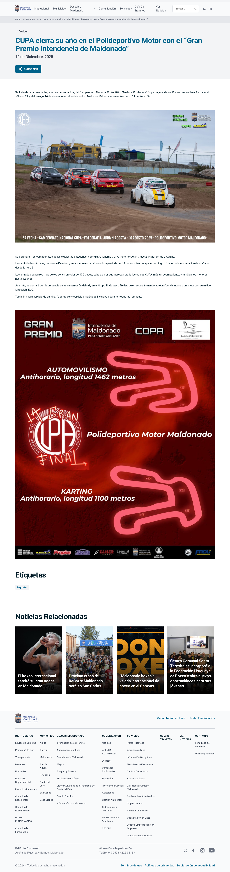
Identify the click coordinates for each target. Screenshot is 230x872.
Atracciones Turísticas (68, 750)
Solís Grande (46, 800)
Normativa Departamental (23, 780)
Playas (60, 764)
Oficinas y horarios (204, 753)
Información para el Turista (71, 743)
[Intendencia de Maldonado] (23, 9)
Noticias (30, 19)
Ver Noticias (161, 8)
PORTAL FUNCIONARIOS (23, 819)
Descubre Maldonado (76, 8)
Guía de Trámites (140, 8)
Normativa (20, 771)
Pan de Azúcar (43, 766)
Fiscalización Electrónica (140, 764)
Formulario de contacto (202, 745)
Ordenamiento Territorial (109, 809)
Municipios (59, 8)
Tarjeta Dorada (134, 803)
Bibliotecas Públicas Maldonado (138, 787)
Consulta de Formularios (21, 830)
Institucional (41, 8)
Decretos (20, 764)
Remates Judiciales (137, 810)
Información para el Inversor (71, 803)
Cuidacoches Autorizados (141, 796)
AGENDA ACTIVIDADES (109, 752)
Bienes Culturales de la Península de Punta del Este (76, 787)
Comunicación (107, 8)
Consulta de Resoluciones (22, 809)
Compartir (28, 69)
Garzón (43, 750)
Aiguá (43, 743)
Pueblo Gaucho (65, 796)
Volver (23, 31)
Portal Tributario (135, 743)
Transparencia (22, 757)
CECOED (106, 828)
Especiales (107, 778)
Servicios (125, 8)
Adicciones (108, 792)
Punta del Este (45, 784)
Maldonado (46, 757)
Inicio (18, 19)
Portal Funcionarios (202, 718)
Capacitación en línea (171, 718)
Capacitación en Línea (138, 817)
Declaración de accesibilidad (196, 865)
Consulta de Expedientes (21, 798)
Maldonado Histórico (68, 778)
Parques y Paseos (66, 771)
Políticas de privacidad (159, 865)
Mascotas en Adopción (139, 835)
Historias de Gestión (113, 785)
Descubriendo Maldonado (70, 757)
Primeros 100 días (24, 750)
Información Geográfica (139, 757)
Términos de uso (131, 865)
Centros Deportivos (137, 771)
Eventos (106, 760)
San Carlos (45, 792)
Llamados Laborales (26, 789)
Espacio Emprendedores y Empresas (140, 826)
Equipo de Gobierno (25, 743)
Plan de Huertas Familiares (110, 819)
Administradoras (136, 778)
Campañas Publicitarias (108, 769)
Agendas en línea (136, 750)
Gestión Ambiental (112, 800)
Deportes (22, 587)
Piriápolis (45, 775)
